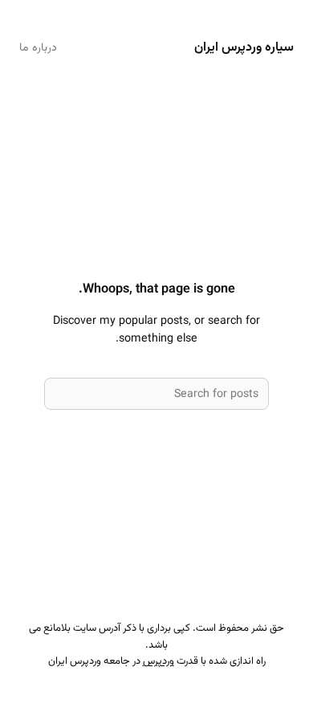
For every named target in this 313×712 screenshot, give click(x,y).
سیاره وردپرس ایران (244, 47)
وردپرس (158, 661)
